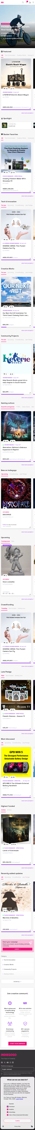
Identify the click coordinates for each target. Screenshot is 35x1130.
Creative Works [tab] (21, 55)
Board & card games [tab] (7, 407)
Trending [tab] (4, 608)
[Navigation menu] (33, 2)
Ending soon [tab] (21, 608)
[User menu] (30, 2)
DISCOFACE (7, 514)
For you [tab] (3, 205)
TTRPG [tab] (18, 407)
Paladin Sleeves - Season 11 (14, 716)
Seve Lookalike (9, 582)
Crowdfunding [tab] (19, 205)
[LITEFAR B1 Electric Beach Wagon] (16, 74)
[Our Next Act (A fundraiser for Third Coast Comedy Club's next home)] (16, 292)
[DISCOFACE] (16, 493)
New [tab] (12, 541)
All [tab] (2, 55)
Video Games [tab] (26, 407)
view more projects (27, 113)
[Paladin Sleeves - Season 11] (16, 695)
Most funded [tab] (12, 608)
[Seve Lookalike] (16, 561)
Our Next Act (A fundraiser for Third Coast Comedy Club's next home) (15, 315)
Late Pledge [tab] (28, 205)
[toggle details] (31, 109)
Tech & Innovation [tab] (10, 55)
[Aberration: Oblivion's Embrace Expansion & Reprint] (16, 426)
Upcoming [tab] (11, 205)
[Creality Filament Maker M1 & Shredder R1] (16, 157)
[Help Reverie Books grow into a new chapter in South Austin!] (16, 359)
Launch (17, 949)
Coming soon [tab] (5, 541)
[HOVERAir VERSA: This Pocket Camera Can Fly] (16, 225)
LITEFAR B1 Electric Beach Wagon (16, 95)
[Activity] (26, 2)
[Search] (23, 2)
